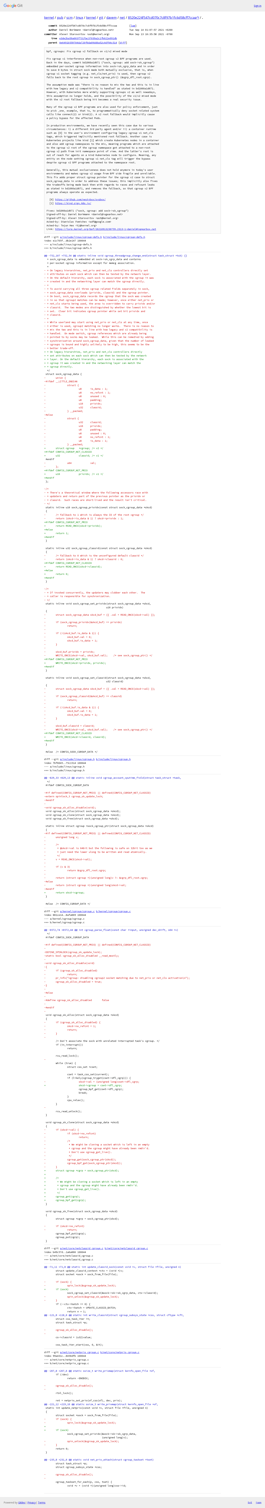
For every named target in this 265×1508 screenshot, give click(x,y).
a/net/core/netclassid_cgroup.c (81, 1248)
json (258, 1502)
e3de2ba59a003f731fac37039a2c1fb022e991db (88, 38)
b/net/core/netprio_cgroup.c (119, 1352)
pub (60, 17)
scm (69, 17)
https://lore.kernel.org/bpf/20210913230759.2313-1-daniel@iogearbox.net (105, 229)
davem (111, 17)
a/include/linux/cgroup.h (77, 759)
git (101, 17)
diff (123, 42)
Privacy (31, 1502)
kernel (49, 17)
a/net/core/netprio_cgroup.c (79, 1352)
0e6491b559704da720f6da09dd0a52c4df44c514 (88, 42)
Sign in (257, 5)
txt (250, 1502)
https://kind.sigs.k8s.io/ (73, 203)
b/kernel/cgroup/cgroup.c (113, 911)
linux (79, 17)
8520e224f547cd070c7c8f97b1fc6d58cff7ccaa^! (163, 17)
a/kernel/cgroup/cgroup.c (77, 911)
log (133, 25)
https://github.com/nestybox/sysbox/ (80, 199)
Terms (41, 1502)
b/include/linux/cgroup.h (113, 759)
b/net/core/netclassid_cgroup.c (126, 1248)
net (122, 17)
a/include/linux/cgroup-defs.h (81, 237)
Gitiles (21, 1502)
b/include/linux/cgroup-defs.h (124, 237)
